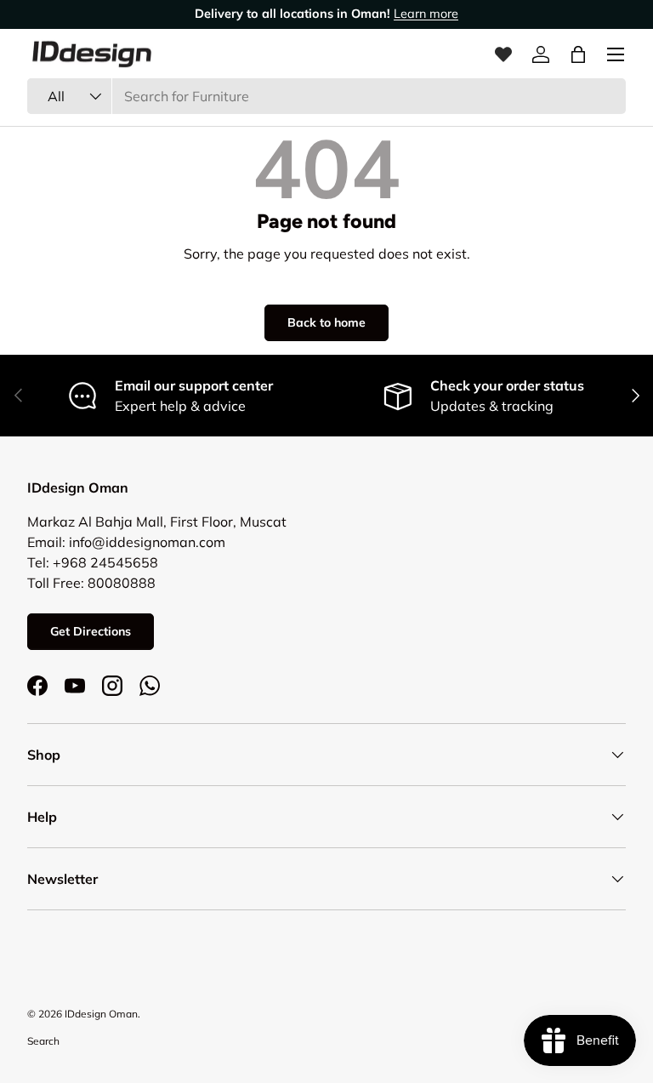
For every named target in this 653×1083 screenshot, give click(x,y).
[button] (578, 54)
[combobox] (326, 96)
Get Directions (90, 631)
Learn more (426, 13)
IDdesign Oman (101, 1013)
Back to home (326, 322)
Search (43, 1041)
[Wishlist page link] (503, 54)
